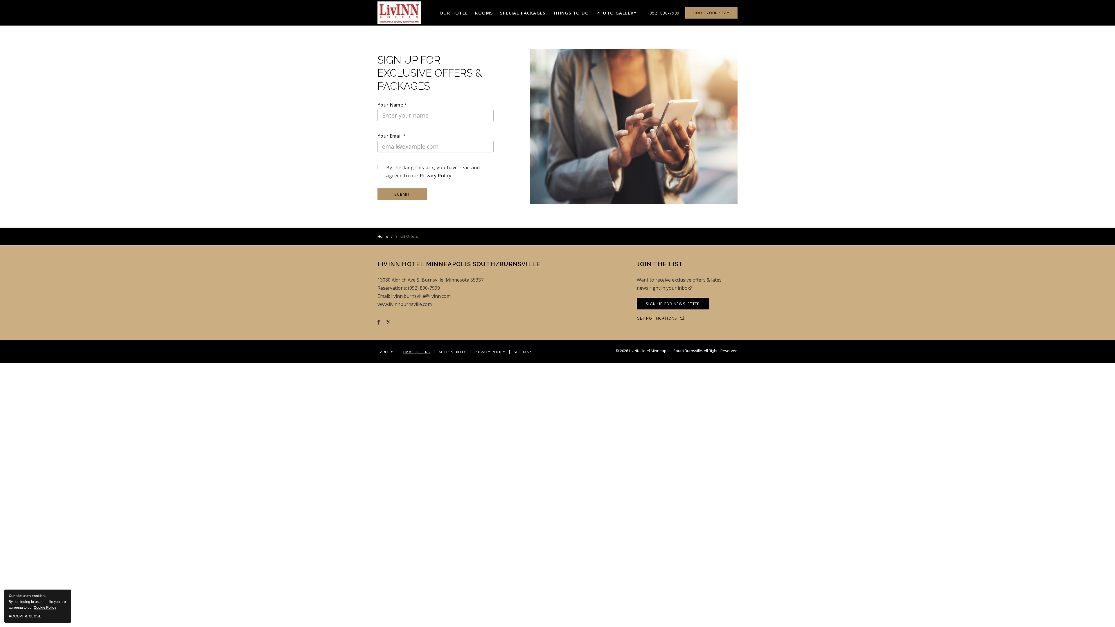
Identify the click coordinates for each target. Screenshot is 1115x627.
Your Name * (392, 105)
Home (382, 236)
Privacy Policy (435, 175)
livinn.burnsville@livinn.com (421, 296)
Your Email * (391, 136)
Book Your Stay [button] (711, 12)
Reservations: (392, 288)
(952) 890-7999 (663, 13)
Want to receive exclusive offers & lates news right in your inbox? (679, 284)
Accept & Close (25, 616)
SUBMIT (402, 194)
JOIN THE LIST (660, 264)
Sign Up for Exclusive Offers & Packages (429, 73)
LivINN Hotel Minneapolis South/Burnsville (458, 264)
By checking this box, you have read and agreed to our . (433, 171)
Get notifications (657, 318)
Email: (383, 296)
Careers (386, 351)
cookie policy (45, 608)
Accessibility (452, 351)
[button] (454, 12)
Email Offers (416, 351)
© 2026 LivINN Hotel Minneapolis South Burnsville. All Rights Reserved (677, 350)
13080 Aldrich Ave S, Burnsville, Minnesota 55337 (430, 280)
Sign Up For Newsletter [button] (673, 305)
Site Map (522, 351)
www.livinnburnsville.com (404, 304)
